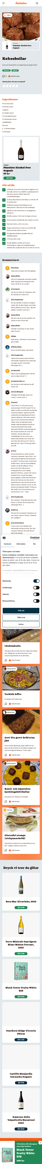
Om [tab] (34, 544)
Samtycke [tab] (7, 544)
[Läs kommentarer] (4, 76)
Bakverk (15, 70)
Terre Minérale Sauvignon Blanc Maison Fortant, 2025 (21, 944)
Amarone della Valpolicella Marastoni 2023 (21, 1120)
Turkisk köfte (13, 694)
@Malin (13, 336)
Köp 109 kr (21, 907)
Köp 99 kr (21, 1083)
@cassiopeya (15, 289)
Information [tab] (21, 544)
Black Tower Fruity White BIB (26, 1153)
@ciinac (13, 451)
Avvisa (21, 624)
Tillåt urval (21, 617)
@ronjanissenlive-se (18, 381)
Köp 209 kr (21, 997)
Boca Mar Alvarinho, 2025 (21, 901)
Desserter (6, 70)
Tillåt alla (21, 610)
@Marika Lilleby (16, 347)
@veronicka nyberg (17, 523)
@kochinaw (15, 268)
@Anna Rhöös (15, 276)
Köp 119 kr (21, 954)
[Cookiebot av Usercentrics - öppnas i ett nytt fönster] (30, 538)
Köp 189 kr (21, 1129)
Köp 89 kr (9, 178)
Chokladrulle (13, 646)
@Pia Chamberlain (17, 300)
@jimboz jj (14, 510)
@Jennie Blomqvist (17, 392)
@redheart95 (15, 370)
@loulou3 (14, 402)
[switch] (36, 587)
